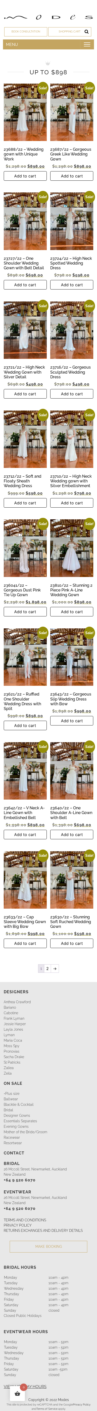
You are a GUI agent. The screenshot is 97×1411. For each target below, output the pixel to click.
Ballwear (11, 1099)
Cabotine (11, 1013)
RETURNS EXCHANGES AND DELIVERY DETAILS (43, 1231)
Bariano (10, 1007)
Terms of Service (46, 1409)
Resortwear (13, 1143)
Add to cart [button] (25, 175)
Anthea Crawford (17, 1002)
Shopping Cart (70, 31)
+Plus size (11, 1094)
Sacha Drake (14, 1057)
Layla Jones (13, 1029)
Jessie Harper (15, 1024)
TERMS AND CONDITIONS (25, 1220)
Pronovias (11, 1051)
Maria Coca (13, 1040)
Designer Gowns (17, 1116)
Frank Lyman (14, 1018)
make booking (48, 1247)
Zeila (8, 1073)
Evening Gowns (16, 1127)
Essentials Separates (20, 1121)
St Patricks (12, 1062)
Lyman (9, 1035)
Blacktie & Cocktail (19, 1105)
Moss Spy (11, 1046)
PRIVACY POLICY (18, 1225)
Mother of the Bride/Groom (25, 1132)
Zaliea (9, 1068)
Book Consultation (25, 31)
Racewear (12, 1138)
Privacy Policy (82, 1404)
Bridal (8, 1110)
